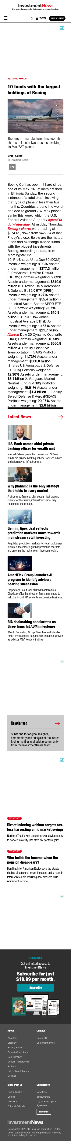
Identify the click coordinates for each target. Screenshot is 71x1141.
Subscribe (43, 1111)
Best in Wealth (15, 1092)
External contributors (18, 1071)
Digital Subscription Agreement (47, 1103)
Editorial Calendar (17, 1106)
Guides (11, 1096)
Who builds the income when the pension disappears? (32, 860)
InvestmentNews (19, 160)
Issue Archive (43, 1096)
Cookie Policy (15, 1057)
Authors (12, 1066)
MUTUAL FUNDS (17, 78)
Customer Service (46, 1042)
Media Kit (12, 1101)
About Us (12, 1038)
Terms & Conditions (18, 1052)
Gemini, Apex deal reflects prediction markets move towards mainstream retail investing (34, 533)
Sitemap (12, 1075)
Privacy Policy (15, 1047)
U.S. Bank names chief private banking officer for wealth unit (31, 446)
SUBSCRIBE (57, 18)
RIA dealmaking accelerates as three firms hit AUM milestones (32, 624)
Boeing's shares (19, 229)
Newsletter (42, 1092)
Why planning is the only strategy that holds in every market (33, 488)
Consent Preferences (18, 1061)
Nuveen (13, 334)
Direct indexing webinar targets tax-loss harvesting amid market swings (35, 827)
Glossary (12, 1042)
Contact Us (42, 1038)
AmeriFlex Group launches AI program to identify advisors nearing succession (30, 579)
